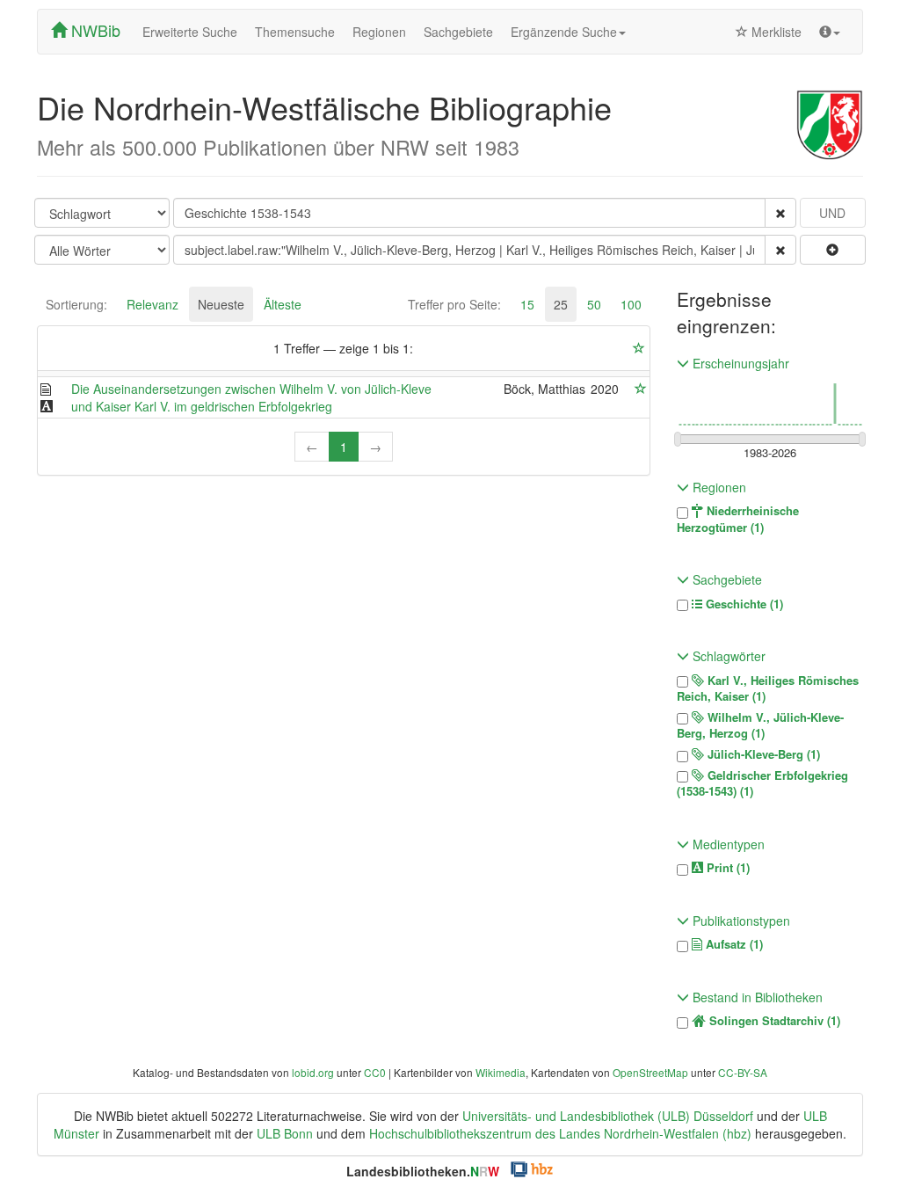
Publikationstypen (739, 920)
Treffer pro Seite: (454, 304)
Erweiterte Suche (189, 31)
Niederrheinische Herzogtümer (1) (738, 519)
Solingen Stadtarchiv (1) (773, 1021)
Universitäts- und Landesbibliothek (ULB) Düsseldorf (607, 1116)
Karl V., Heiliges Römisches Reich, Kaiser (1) (768, 689)
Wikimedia (500, 1072)
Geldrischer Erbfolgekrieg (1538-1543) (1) (762, 784)
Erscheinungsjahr (739, 363)
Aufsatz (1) (732, 944)
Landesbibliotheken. (422, 1171)
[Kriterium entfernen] (780, 213)
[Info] (829, 32)
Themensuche (295, 31)
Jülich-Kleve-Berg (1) (762, 754)
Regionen (379, 31)
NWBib (93, 29)
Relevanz (152, 304)
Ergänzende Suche (564, 31)
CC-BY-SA (742, 1072)
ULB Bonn (285, 1133)
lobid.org (313, 1072)
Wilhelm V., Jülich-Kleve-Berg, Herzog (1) (760, 726)
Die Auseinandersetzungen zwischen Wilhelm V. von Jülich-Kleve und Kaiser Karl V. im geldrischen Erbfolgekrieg (251, 397)
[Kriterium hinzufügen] (833, 250)
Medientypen (727, 844)
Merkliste (775, 31)
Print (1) (726, 868)
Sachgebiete (458, 31)
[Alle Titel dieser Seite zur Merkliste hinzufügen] (639, 348)
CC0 (375, 1072)
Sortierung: (76, 304)
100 (631, 304)
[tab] (76, 304)
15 (527, 304)
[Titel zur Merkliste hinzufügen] (641, 388)
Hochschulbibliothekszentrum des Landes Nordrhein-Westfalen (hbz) (560, 1133)
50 (594, 304)
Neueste (221, 304)
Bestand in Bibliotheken (756, 997)
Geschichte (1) (742, 604)
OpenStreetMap (650, 1072)
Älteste (282, 304)
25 (561, 304)
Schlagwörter (727, 656)
